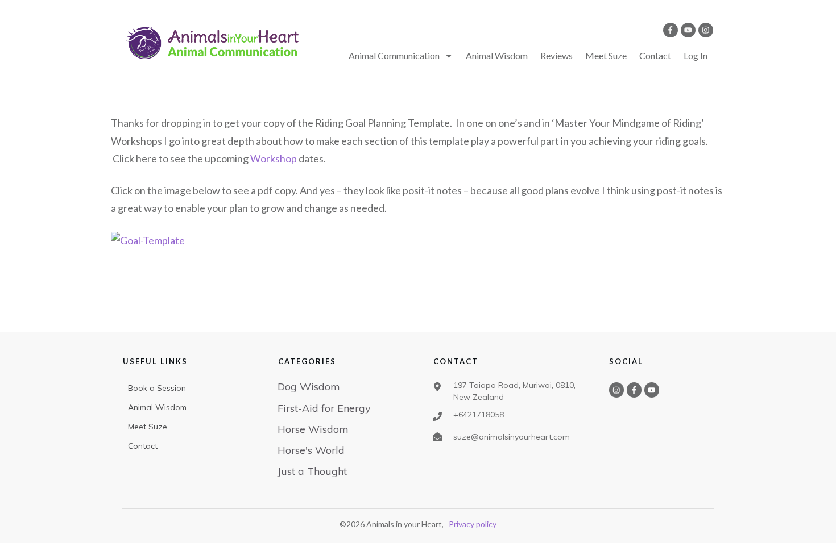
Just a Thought (312, 471)
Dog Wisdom (309, 386)
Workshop (273, 158)
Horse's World (311, 450)
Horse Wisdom (313, 429)
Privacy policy (472, 524)
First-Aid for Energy (324, 408)
